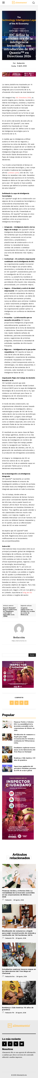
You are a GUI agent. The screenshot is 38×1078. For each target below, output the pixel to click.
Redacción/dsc (10, 976)
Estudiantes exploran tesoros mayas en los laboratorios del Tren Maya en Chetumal (24, 750)
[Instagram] (10, 1044)
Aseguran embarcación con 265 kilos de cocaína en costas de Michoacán (28, 611)
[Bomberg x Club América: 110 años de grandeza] (7, 759)
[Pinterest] (21, 703)
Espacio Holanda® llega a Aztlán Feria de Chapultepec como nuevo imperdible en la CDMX (10, 612)
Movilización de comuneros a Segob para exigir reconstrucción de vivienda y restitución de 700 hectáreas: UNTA (24, 738)
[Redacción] (19, 629)
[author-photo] (3, 900)
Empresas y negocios (19, 31)
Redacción (21, 63)
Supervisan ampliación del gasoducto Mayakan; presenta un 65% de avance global (25, 768)
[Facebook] (12, 703)
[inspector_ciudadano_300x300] (18, 687)
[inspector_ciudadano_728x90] (19, 76)
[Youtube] (21, 1044)
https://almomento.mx (19, 641)
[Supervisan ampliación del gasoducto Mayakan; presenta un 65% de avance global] (7, 768)
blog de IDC (27, 593)
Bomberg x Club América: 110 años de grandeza (24, 759)
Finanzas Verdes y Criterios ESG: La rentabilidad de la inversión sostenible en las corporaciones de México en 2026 (24, 726)
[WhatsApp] (26, 703)
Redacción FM (9, 938)
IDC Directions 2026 (23, 98)
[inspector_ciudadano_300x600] (18, 839)
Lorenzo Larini (13, 173)
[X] (16, 703)
